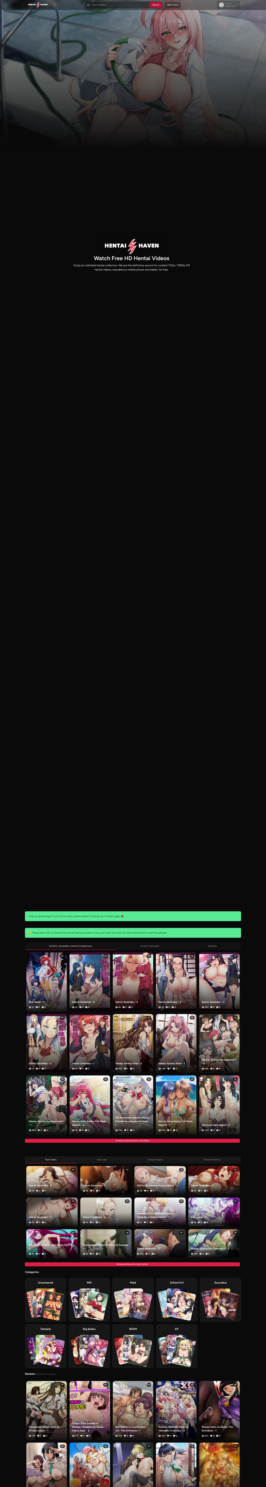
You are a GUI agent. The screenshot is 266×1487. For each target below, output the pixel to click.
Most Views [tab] (50, 1160)
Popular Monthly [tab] (212, 1160)
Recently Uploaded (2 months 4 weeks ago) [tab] (70, 946)
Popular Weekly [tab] (155, 1160)
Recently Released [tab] (149, 946)
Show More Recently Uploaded (133, 1141)
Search (155, 5)
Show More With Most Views (133, 1264)
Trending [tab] (212, 946)
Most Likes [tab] (102, 1160)
